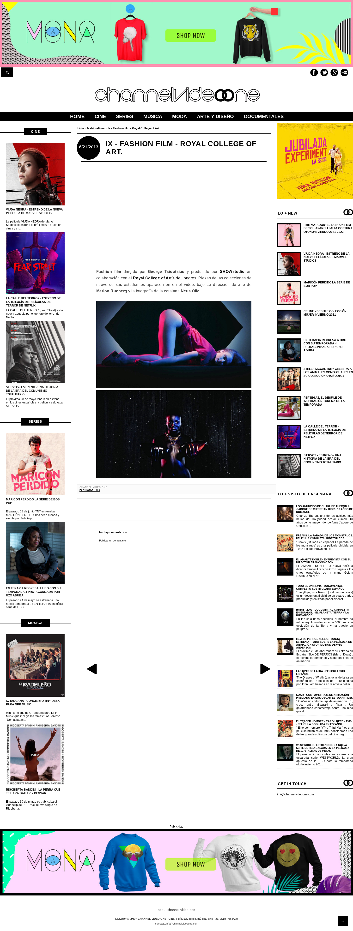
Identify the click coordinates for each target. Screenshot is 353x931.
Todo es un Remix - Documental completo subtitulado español (320, 587)
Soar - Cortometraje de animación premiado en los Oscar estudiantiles (324, 696)
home (77, 116)
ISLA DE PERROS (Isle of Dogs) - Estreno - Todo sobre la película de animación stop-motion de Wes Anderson (324, 643)
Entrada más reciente (92, 669)
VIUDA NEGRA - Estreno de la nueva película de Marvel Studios (34, 211)
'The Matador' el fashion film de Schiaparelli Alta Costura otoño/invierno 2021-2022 (328, 228)
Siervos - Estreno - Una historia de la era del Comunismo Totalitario (32, 390)
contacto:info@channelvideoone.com (176, 923)
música (35, 623)
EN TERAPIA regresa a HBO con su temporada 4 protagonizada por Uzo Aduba (33, 592)
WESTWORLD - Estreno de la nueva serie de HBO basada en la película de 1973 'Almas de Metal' (322, 748)
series (35, 421)
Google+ (334, 72)
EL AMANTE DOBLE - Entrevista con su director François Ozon (323, 561)
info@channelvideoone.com (295, 794)
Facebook (314, 72)
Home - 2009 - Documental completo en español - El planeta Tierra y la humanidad (322, 612)
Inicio (81, 128)
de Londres (164, 278)
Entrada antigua (265, 669)
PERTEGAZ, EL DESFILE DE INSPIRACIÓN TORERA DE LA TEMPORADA (324, 401)
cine (35, 131)
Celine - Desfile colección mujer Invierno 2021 (325, 313)
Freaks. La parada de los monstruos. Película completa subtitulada (324, 537)
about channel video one (176, 910)
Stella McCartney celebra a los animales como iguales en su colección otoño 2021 (328, 372)
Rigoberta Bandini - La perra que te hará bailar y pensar (33, 791)
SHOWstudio (232, 272)
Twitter (324, 72)
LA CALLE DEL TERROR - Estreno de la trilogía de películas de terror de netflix (33, 302)
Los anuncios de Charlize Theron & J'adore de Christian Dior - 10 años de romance (324, 509)
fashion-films (89, 490)
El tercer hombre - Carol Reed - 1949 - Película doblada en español (324, 723)
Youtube (344, 72)
